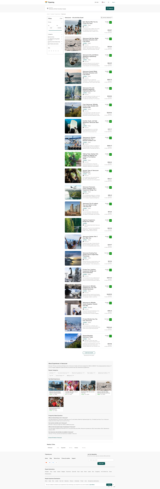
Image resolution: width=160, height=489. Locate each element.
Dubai (50, 481)
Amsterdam (77, 481)
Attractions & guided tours (54, 39)
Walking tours (70, 375)
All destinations (48, 473)
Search (111, 8)
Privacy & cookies (66, 458)
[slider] (48, 30)
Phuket (81, 481)
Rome (110, 471)
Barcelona (67, 481)
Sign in (113, 2)
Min (48, 25)
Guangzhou (97, 471)
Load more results (89, 352)
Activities (52, 36)
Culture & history (60, 375)
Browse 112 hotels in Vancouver (55, 437)
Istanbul (58, 471)
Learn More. (92, 484)
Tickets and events (54, 43)
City (51, 375)
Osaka (55, 471)
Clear (61, 18)
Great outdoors (91, 372)
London (89, 471)
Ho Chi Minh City (104, 471)
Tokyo (51, 471)
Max (57, 25)
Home (48, 14)
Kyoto (82, 471)
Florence (71, 481)
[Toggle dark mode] (108, 2)
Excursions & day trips (55, 41)
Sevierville (74, 471)
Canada (52, 14)
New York (61, 481)
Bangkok (63, 471)
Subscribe (101, 463)
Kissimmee (68, 471)
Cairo (86, 481)
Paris (93, 471)
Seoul (78, 471)
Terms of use (57, 458)
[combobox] (106, 17)
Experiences (57, 14)
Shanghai (47, 471)
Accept (109, 484)
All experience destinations (93, 481)
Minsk (85, 471)
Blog (51, 458)
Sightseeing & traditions (104, 372)
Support (74, 458)
